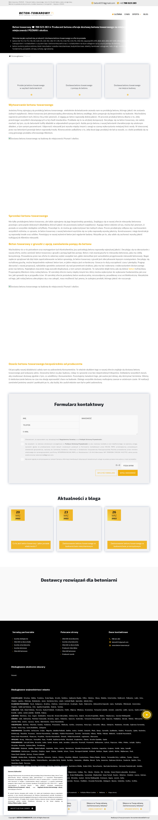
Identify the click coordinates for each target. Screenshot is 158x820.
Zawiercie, (127, 760)
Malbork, (92, 751)
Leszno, (137, 775)
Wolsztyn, (122, 775)
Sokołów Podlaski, (59, 731)
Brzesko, (126, 725)
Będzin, (134, 760)
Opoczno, (72, 719)
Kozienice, (142, 731)
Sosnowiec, (78, 760)
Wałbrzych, (121, 698)
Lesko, (44, 743)
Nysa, (44, 740)
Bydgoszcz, (39, 704)
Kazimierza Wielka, (75, 766)
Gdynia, (54, 751)
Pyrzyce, (77, 781)
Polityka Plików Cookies (88, 792)
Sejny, (123, 748)
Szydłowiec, (114, 731)
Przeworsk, (90, 743)
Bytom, (103, 757)
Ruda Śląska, (15, 760)
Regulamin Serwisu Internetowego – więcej (50, 787)
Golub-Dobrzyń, (64, 704)
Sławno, (114, 781)
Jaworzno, (104, 760)
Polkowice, (130, 698)
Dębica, (138, 743)
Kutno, (37, 722)
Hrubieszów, (59, 710)
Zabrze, (55, 757)
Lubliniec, (123, 757)
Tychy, (98, 760)
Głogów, (14, 701)
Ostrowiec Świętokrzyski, (127, 766)
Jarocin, (116, 778)
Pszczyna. (27, 763)
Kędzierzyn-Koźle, (59, 740)
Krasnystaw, (89, 710)
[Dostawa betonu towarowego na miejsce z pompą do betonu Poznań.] (79, 96)
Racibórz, (70, 760)
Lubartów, (118, 710)
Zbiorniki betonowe (20, 651)
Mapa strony (112, 792)
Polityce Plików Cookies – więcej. (17, 803)
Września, (74, 778)
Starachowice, (98, 766)
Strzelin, (58, 698)
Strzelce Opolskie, (96, 740)
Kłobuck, (75, 757)
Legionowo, (86, 737)
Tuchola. (60, 707)
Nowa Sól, (50, 716)
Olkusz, (103, 725)
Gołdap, (80, 772)
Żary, (29, 716)
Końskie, (140, 766)
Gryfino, (134, 781)
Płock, (94, 731)
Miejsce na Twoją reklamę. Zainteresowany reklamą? (97, 806)
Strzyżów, (14, 745)
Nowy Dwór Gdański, (18, 754)
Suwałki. (128, 748)
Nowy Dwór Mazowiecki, (20, 737)
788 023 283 (127, 3)
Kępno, (111, 778)
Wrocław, (27, 698)
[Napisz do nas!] (146, 714)
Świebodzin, (42, 716)
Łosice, (74, 731)
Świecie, (54, 707)
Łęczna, (131, 710)
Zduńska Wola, (16, 722)
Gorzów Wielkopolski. (123, 716)
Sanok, (50, 743)
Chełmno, (54, 704)
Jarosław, (67, 743)
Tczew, (71, 751)
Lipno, (112, 704)
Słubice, (102, 716)
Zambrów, (95, 748)
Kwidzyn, (99, 751)
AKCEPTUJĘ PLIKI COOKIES (20, 808)
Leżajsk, (132, 743)
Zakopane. (42, 728)
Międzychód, (97, 775)
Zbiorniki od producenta (70, 639)
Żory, (139, 760)
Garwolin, (105, 731)
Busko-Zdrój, (87, 766)
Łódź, (21, 719)
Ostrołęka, (55, 734)
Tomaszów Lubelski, (101, 710)
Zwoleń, (80, 731)
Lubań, (61, 701)
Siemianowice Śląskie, (28, 760)
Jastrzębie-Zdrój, (54, 760)
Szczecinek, (69, 781)
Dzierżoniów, (112, 698)
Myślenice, (47, 725)
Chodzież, (130, 775)
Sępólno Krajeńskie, (43, 707)
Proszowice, (56, 725)
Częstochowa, (84, 757)
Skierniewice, (45, 722)
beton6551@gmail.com (104, 3)
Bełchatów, (27, 719)
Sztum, (66, 751)
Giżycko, (97, 772)
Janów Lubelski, (28, 713)
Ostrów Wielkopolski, (92, 778)
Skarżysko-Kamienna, (110, 766)
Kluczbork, (69, 740)
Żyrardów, (26, 731)
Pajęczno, (109, 719)
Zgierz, (57, 719)
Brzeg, (22, 740)
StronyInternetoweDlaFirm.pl (130, 818)
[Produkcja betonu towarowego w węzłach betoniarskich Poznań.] (31, 96)
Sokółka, (31, 748)
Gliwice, (61, 757)
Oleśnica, (91, 698)
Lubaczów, (74, 743)
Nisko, (120, 743)
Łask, (103, 719)
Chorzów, (40, 757)
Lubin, (136, 698)
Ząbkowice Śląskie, (75, 698)
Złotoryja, (28, 701)
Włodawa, (80, 710)
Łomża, (62, 748)
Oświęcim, (110, 725)
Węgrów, (49, 731)
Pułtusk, (105, 734)
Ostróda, (107, 772)
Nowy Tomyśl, (107, 775)
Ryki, (22, 710)
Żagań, (34, 716)
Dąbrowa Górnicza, (115, 760)
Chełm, (67, 710)
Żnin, (34, 707)
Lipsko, (135, 731)
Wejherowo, (124, 751)
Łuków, (20, 713)
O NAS (127, 14)
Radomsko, (80, 719)
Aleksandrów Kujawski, (101, 704)
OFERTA (135, 14)
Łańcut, (107, 743)
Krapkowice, (78, 740)
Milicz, (85, 698)
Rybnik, (63, 760)
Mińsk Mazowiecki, (74, 737)
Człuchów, (34, 751)
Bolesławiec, (36, 701)
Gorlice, (72, 725)
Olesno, (86, 740)
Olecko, (90, 772)
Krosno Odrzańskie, (61, 716)
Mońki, (117, 748)
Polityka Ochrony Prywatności (67, 792)
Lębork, (111, 751)
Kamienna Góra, (52, 701)
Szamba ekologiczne (21, 639)
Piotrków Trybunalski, (39, 719)
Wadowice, (119, 725)
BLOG (145, 14)
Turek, (68, 778)
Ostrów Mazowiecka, (43, 734)
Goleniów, (121, 781)
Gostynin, (87, 731)
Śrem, (67, 775)
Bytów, (117, 751)
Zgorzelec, (79, 701)
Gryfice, (128, 781)
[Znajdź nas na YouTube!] (146, 3)
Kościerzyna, (25, 751)
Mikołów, (86, 760)
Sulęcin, (81, 716)
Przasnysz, (31, 734)
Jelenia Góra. (88, 701)
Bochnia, (26, 725)
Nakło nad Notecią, (25, 707)
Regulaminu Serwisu (68, 439)
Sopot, (48, 751)
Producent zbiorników (69, 648)
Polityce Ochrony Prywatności (76, 444)
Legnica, (21, 701)
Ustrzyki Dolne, (29, 743)
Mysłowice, (32, 757)
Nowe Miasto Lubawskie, (119, 772)
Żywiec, (129, 757)
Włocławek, (127, 704)
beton (131, 269)
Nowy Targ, (22, 728)
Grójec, (42, 731)
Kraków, (40, 725)
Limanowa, (79, 725)
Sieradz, (125, 719)
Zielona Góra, (73, 716)
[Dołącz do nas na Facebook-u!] (141, 3)
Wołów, (33, 698)
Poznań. (14, 675)
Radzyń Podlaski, (48, 710)
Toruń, (32, 704)
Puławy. (44, 713)
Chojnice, (42, 751)
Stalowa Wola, (31, 745)
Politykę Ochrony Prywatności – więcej (19, 787)
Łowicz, (24, 722)
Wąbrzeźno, (88, 704)
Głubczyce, (29, 740)
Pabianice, (64, 719)
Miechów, (33, 725)
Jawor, (44, 701)
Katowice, (48, 757)
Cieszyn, (136, 757)
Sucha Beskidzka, (32, 728)
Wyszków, (23, 734)
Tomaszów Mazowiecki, (92, 719)
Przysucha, (128, 731)
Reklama (102, 792)
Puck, (131, 751)
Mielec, (126, 743)
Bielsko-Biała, (23, 757)
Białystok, (24, 748)
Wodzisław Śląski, (17, 763)
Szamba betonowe (20, 648)
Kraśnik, (14, 713)
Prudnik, (49, 740)
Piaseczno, (33, 737)
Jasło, (61, 743)
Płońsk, (99, 734)
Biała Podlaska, (30, 710)
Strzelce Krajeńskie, (92, 716)
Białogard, (107, 781)
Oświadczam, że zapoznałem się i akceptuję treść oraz (63, 439)
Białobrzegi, (15, 734)
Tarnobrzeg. (41, 745)
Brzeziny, (51, 719)
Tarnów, (14, 728)
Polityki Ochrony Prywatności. (90, 439)
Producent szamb (68, 654)
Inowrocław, (136, 704)
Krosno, (55, 743)
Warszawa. (94, 737)
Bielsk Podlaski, (40, 748)
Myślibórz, (84, 781)
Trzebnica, (40, 698)
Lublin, (125, 710)
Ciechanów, (86, 734)
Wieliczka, (64, 725)
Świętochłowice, (42, 760)
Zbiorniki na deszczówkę (22, 642)
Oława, (97, 698)
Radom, (121, 731)
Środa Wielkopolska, (77, 775)
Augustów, (103, 748)
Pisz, (85, 772)
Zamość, (111, 710)
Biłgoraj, (73, 710)
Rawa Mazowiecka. (57, 722)
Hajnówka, (49, 748)
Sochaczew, (35, 731)
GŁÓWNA (118, 14)
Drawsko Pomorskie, (96, 781)
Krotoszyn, (104, 778)
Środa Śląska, (49, 698)
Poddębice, (117, 719)
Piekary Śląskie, (95, 757)
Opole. (105, 740)
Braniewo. (132, 772)
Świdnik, (37, 713)
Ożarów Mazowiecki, (52, 737)
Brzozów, (38, 743)
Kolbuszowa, (99, 743)
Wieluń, (131, 719)
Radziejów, (118, 704)
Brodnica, (47, 704)
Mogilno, (14, 707)
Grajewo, (111, 748)
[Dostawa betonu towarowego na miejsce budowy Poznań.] (127, 96)
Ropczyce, (114, 743)
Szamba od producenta (22, 645)
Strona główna (17, 56)
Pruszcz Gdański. (39, 754)
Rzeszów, (22, 745)
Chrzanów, (96, 725)
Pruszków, (41, 737)
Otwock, (64, 737)
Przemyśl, (82, 743)
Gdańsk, (60, 751)
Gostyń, (81, 778)
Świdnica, (64, 698)
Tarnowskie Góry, (113, 757)
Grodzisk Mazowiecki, (123, 734)
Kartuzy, (29, 754)
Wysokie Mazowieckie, (83, 748)
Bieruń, (92, 760)
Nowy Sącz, (88, 725)
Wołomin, (112, 734)
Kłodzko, (104, 698)
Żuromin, (78, 734)
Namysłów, (37, 740)
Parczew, (39, 710)
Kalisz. (122, 778)
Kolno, (56, 748)
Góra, (141, 698)
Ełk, (102, 772)
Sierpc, (99, 731)
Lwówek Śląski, (70, 701)
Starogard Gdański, (81, 751)
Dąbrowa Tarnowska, (137, 725)
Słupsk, (105, 751)
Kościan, (143, 775)
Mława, (93, 734)
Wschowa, (23, 716)
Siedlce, (68, 731)
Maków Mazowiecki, (67, 734)
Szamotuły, (88, 775)
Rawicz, (116, 775)
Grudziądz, (74, 704)
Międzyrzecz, (110, 716)
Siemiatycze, (69, 748)
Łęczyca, (31, 722)
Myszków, (68, 757)
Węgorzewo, (72, 772)
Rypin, (81, 704)
